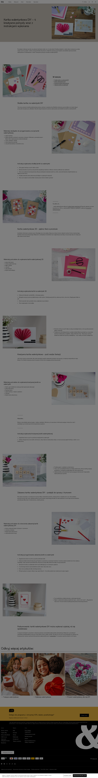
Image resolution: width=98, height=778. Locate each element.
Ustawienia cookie (67, 775)
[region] (49, 775)
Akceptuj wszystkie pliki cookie (80, 775)
